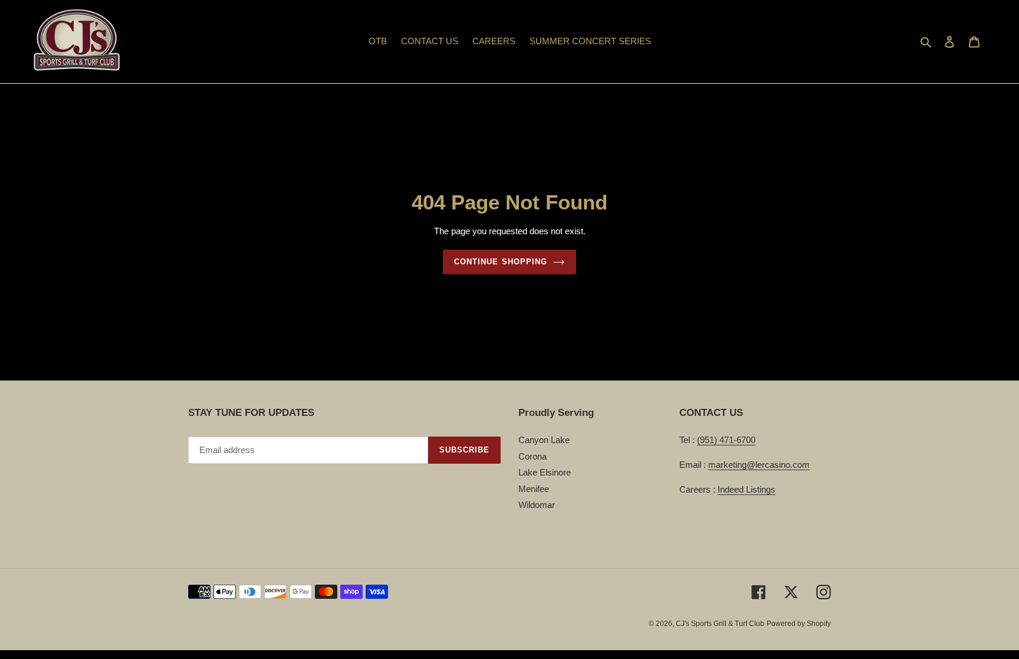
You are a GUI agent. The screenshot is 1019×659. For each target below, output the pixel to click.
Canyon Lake (544, 440)
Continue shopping (500, 261)
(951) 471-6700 (726, 440)
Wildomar (536, 505)
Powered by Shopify (799, 623)
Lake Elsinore (544, 472)
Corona (532, 456)
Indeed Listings (746, 489)
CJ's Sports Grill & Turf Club (720, 623)
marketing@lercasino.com (759, 465)
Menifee (533, 489)
